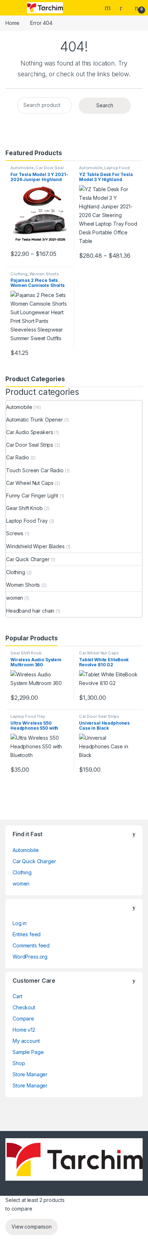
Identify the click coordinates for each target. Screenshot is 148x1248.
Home (12, 23)
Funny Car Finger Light (32, 495)
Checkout (24, 1007)
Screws (14, 533)
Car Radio (17, 457)
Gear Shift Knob (24, 508)
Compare (23, 1018)
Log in (20, 923)
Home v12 (24, 1030)
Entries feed (27, 934)
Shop (19, 1063)
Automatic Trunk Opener (34, 419)
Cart (17, 996)
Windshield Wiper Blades (35, 546)
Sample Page (28, 1052)
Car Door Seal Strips (37, 170)
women (14, 598)
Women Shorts (44, 273)
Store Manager (30, 1074)
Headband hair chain (30, 611)
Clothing (18, 273)
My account (26, 1041)
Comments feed (31, 945)
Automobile (22, 167)
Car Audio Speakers (29, 432)
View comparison (31, 1227)
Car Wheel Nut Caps (29, 483)
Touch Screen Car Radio (35, 470)
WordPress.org (30, 957)
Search (108, 8)
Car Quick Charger (28, 559)
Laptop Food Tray (104, 170)
